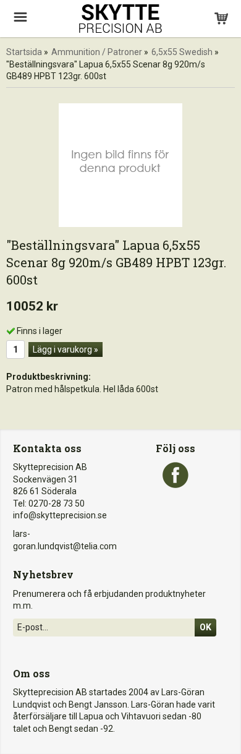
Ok (205, 627)
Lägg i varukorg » (65, 349)
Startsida (24, 52)
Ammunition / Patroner (96, 52)
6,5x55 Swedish (182, 52)
